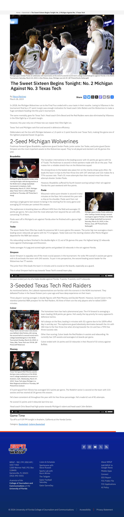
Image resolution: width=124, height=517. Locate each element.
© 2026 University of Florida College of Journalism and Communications (41, 509)
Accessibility (85, 509)
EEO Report (106, 477)
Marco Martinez (19, 96)
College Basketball (37, 424)
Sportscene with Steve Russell (46, 466)
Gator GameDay (46, 485)
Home (18, 12)
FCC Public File (107, 480)
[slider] (110, 275)
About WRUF (106, 462)
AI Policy (105, 487)
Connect (104, 474)
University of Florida (18, 488)
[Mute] (106, 276)
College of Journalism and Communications (21, 484)
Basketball (25, 12)
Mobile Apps (106, 471)
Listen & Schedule (47, 462)
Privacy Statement (105, 509)
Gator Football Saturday (45, 480)
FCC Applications (108, 484)
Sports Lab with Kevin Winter (46, 472)
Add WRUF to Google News (107, 466)
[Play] (12, 276)
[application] (62, 276)
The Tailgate (44, 476)
